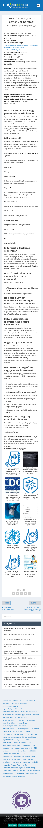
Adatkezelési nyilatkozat (27, 825)
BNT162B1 (6, 703)
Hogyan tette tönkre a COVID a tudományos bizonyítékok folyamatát (20, 678)
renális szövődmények (29, 754)
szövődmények (28, 759)
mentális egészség (20, 743)
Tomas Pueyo (16, 765)
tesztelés (6, 765)
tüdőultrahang (29, 768)
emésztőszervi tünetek (11, 712)
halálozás (24, 717)
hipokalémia (31, 720)
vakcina (23, 770)
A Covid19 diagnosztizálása (13, 640)
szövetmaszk (16, 759)
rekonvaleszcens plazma (11, 754)
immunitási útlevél (9, 723)
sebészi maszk (19, 757)
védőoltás (20, 773)
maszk (28, 740)
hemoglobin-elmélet (9, 720)
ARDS (22, 701)
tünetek (15, 770)
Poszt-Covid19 (15, 748)
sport (33, 757)
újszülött (21, 776)
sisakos (27, 757)
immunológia (22, 723)
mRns (14, 745)
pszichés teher (8, 751)
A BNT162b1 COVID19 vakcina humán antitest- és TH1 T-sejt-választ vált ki (21, 685)
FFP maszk (24, 712)
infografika (22, 726)
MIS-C (31, 743)
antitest (15, 701)
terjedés (35, 762)
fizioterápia (33, 712)
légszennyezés (16, 737)
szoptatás (6, 759)
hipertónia (21, 720)
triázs (25, 765)
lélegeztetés (20, 740)
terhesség (26, 762)
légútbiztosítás (8, 740)
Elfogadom (12, 825)
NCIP (18, 745)
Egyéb (34, 26)
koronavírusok (32, 734)
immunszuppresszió (10, 726)
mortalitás (7, 745)
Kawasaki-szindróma (23, 731)
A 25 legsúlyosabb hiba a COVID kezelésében (19, 658)
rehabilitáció (31, 751)
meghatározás (7, 743)
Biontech (37, 701)
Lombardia (6, 737)
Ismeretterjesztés (26, 26)
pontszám (6, 748)
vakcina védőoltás (33, 770)
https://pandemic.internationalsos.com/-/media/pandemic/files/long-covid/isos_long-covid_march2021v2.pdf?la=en (21, 47)
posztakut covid (26, 748)
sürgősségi (7, 762)
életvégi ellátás (31, 773)
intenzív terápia (9, 728)
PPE (35, 748)
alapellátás (7, 701)
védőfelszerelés (9, 773)
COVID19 (13, 703)
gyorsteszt (35, 714)
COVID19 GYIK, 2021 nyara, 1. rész (15, 635)
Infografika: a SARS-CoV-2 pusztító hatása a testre (19, 645)
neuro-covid (26, 745)
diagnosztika (22, 703)
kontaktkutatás (19, 734)
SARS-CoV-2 (7, 756)
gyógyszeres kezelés (11, 717)
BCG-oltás (29, 701)
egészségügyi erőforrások (12, 709)
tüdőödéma (7, 770)
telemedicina (17, 762)
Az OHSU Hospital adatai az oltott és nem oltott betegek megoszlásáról (21, 652)
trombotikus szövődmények (13, 768)
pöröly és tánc (21, 751)
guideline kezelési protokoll (12, 714)
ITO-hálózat (35, 729)
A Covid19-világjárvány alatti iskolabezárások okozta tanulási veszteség (20, 672)
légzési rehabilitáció (29, 737)
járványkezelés (9, 731)
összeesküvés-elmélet (10, 776)
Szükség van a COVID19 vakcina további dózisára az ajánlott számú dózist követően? (21, 665)
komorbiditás (7, 734)
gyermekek (26, 714)
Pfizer (34, 745)
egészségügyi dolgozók (11, 706)
